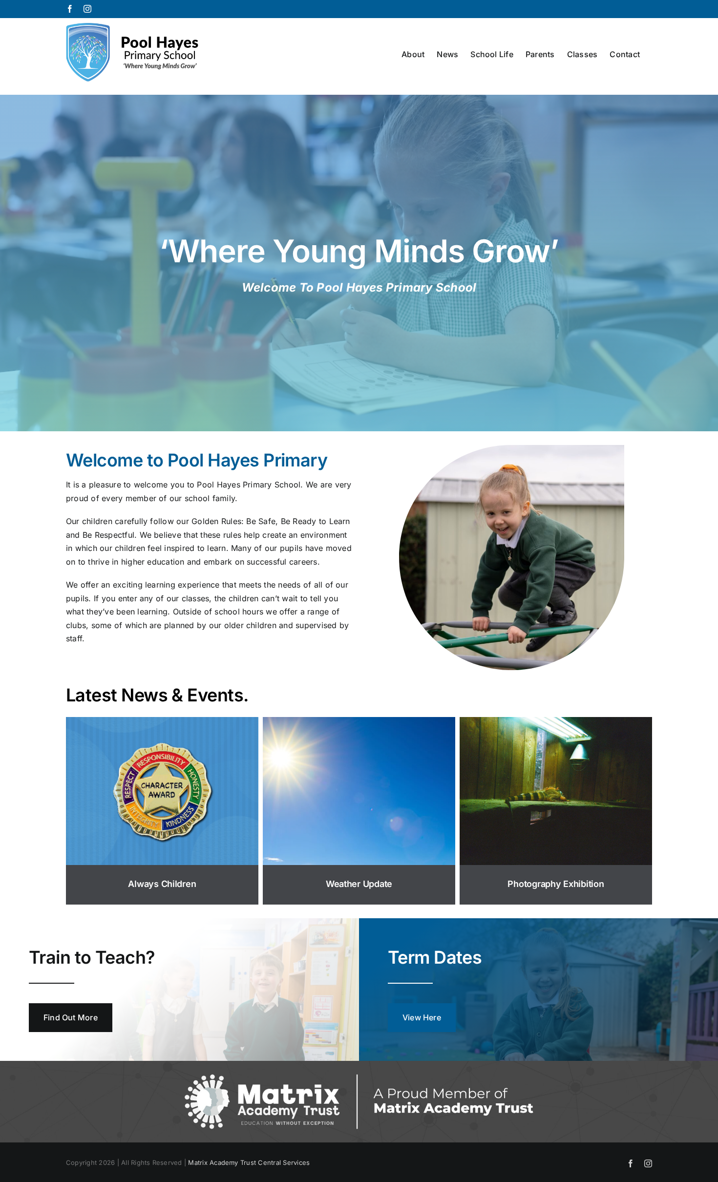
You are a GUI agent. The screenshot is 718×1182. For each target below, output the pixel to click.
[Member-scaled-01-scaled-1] (359, 1065)
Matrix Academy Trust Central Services (249, 1162)
